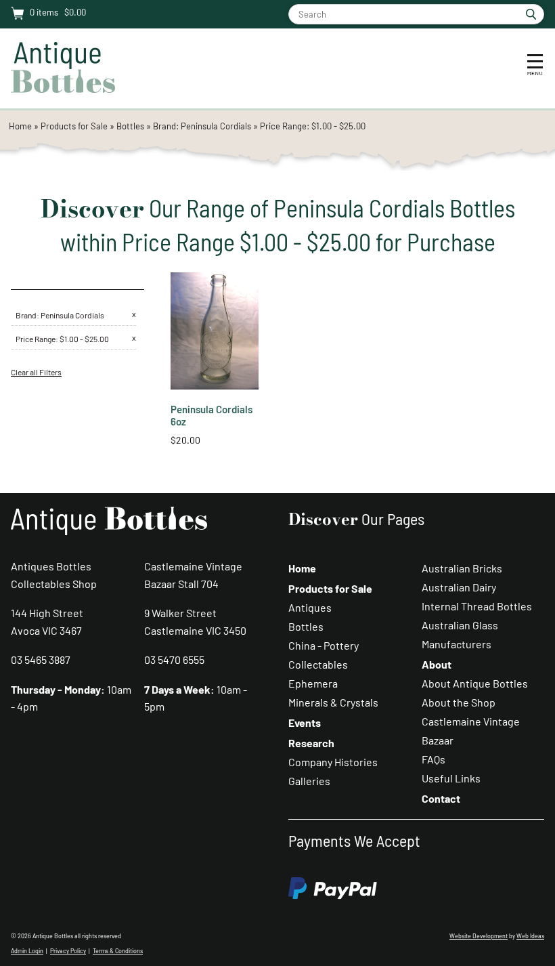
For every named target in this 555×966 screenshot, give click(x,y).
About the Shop (458, 702)
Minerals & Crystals (333, 702)
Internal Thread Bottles (477, 606)
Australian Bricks (462, 568)
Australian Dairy (459, 587)
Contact (441, 798)
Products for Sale (74, 126)
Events (304, 722)
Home (20, 126)
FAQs (433, 759)
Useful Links (451, 778)
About (436, 664)
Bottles (130, 126)
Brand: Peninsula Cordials (203, 126)
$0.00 (74, 12)
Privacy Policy (68, 950)
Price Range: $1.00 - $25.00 (312, 126)
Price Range (36, 338)
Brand (26, 315)
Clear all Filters (36, 372)
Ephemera (313, 683)
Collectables (318, 664)
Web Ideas (530, 936)
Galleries (309, 780)
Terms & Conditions (118, 950)
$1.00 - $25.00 (84, 338)
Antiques (310, 607)
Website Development (478, 936)
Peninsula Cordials (72, 315)
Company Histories (333, 761)
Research (311, 742)
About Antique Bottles (475, 683)
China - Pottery (323, 645)
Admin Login (27, 950)
